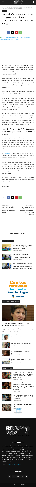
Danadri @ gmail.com (15, 465)
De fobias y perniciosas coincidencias (21, 343)
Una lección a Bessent (17, 335)
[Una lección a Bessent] (6, 337)
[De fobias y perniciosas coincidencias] (6, 345)
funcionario (7, 153)
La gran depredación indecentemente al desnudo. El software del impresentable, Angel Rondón (23, 397)
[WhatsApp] (20, 32)
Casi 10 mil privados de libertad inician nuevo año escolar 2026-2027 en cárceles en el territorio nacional (23, 247)
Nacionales (7, 7)
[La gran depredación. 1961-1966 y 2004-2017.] (6, 407)
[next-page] (5, 275)
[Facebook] (8, 32)
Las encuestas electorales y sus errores (17, 323)
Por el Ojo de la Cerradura (11, 28)
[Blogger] (9, 476)
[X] (12, 32)
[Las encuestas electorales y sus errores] (18, 313)
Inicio (3, 7)
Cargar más (17, 413)
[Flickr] (18, 476)
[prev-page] (3, 275)
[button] (3, 2)
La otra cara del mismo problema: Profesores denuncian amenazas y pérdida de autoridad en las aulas (22, 256)
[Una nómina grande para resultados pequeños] (6, 353)
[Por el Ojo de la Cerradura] (3, 28)
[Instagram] (22, 476)
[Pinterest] (16, 32)
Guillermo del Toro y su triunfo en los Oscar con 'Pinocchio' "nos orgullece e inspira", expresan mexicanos (26, 210)
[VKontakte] (26, 476)
